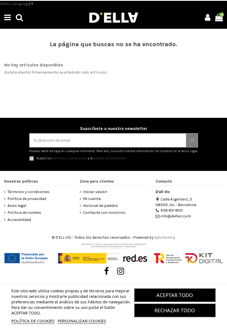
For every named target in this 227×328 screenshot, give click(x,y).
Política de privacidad (26, 198)
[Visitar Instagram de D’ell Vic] (120, 271)
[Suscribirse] (192, 140)
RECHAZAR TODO (174, 310)
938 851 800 (172, 210)
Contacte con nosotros (104, 212)
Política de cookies (24, 212)
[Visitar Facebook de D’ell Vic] (106, 271)
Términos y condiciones (28, 191)
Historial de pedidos (100, 205)
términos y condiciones (70, 158)
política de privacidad (110, 158)
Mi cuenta (92, 198)
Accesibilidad (19, 219)
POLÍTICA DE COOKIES (33, 321)
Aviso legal (16, 205)
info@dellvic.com (176, 216)
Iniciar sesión (95, 191)
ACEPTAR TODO (174, 295)
